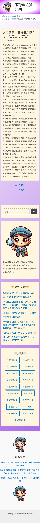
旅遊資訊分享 (12, 386)
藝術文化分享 (14, 406)
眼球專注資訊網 (24, 6)
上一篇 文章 (20, 185)
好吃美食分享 (28, 366)
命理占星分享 (28, 360)
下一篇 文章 (20, 190)
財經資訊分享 (12, 413)
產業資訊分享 (12, 400)
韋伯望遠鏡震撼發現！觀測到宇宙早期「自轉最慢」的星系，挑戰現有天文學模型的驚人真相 (19, 305)
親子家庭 (28, 406)
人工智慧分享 (9, 40)
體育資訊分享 (20, 420)
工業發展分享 (28, 373)
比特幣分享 (28, 393)
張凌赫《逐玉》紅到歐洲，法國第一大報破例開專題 (19, 315)
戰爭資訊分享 (12, 380)
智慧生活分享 (13, 393)
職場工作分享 (28, 400)
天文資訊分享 (12, 366)
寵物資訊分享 (12, 373)
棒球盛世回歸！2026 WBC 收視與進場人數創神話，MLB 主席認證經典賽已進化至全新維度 (19, 325)
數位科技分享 (28, 380)
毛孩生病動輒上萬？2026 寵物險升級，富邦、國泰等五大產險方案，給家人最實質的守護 (20, 337)
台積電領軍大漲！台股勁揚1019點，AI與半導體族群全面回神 (18, 295)
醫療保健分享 (28, 413)
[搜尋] (34, 211)
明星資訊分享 (28, 386)
